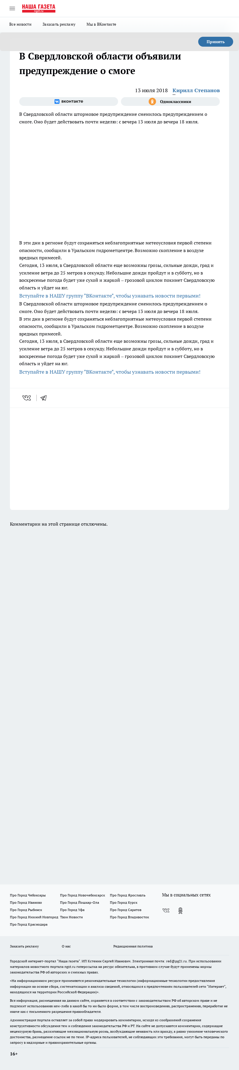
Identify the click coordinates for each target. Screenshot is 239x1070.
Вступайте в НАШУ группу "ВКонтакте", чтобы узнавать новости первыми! (110, 295)
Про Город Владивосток (129, 917)
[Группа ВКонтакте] (68, 101)
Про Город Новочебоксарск (82, 895)
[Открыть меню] (12, 8)
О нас (66, 946)
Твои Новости (71, 917)
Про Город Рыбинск (26, 910)
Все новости (20, 24)
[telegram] (45, 398)
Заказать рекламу (59, 24)
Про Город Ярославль (127, 895)
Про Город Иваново (26, 902)
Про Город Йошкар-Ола (79, 902)
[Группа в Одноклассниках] (170, 101)
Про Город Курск (123, 902)
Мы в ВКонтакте (101, 24)
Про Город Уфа (72, 910)
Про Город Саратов (125, 910)
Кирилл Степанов (196, 90)
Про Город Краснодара (29, 924)
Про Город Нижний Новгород (34, 917)
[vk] (27, 398)
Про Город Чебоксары (28, 895)
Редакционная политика (133, 946)
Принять (216, 41)
